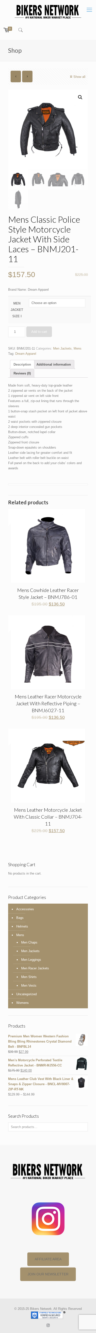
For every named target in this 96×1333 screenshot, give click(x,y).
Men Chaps (29, 942)
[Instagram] (48, 1325)
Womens (22, 1003)
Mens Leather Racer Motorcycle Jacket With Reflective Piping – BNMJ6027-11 (48, 703)
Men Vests (28, 985)
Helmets (22, 926)
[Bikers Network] (48, 11)
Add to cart (39, 332)
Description (22, 364)
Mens (77, 348)
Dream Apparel (25, 353)
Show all (79, 77)
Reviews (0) (22, 373)
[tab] (22, 364)
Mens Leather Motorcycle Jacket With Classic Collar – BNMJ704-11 (48, 817)
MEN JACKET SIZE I (17, 310)
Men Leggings (31, 960)
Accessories (25, 909)
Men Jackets (62, 348)
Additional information (53, 364)
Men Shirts (29, 977)
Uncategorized (26, 994)
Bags (20, 918)
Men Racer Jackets (35, 968)
